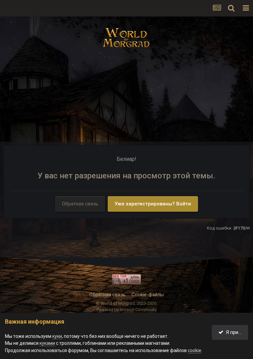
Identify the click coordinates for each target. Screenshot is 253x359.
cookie (194, 350)
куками (47, 343)
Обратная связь (80, 204)
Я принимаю (235, 332)
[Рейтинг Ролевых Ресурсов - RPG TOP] (126, 279)
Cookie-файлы (147, 295)
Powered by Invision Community (127, 309)
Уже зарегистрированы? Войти (153, 204)
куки (57, 336)
